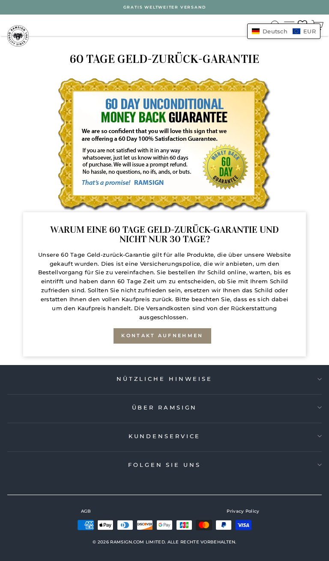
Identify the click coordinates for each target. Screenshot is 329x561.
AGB (86, 511)
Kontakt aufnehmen (162, 335)
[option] (164, 7)
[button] (284, 31)
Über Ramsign (164, 407)
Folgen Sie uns (164, 464)
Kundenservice (165, 436)
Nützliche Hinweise (164, 378)
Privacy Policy (243, 511)
